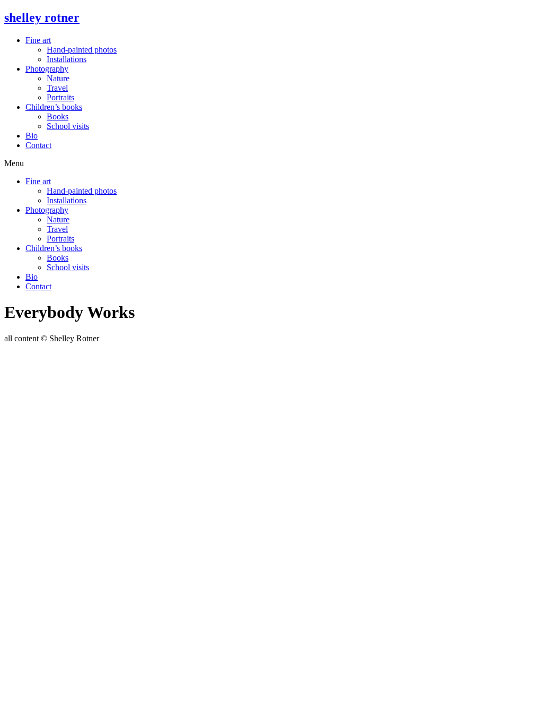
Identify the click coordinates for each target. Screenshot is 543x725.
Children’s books (53, 106)
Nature (58, 78)
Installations (66, 59)
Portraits (60, 97)
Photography (46, 68)
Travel (57, 87)
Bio (31, 135)
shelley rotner (42, 17)
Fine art (38, 40)
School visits (68, 126)
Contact (38, 145)
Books (57, 116)
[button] (271, 163)
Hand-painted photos (82, 49)
